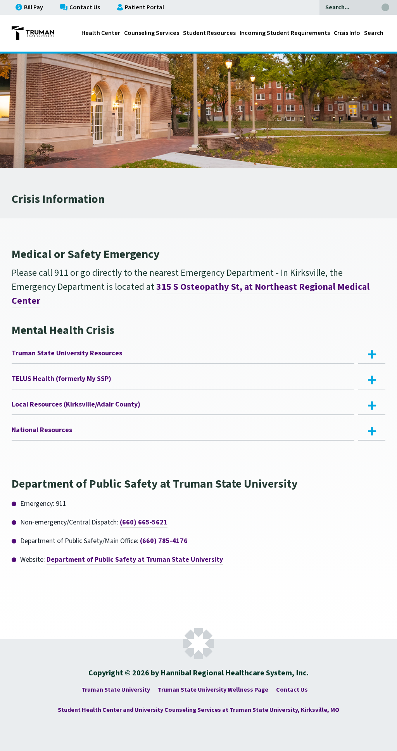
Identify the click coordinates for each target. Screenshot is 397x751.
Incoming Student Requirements (285, 33)
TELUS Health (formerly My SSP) (61, 379)
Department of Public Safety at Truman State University (135, 559)
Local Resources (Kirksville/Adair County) (76, 404)
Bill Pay (33, 7)
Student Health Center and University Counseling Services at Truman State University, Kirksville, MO (198, 710)
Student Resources (209, 33)
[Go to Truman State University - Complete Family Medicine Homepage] (33, 33)
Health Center (100, 33)
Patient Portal (144, 7)
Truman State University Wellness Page (213, 689)
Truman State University (115, 689)
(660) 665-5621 (143, 522)
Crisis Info (347, 33)
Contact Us (84, 7)
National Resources (42, 430)
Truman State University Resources (67, 353)
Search (373, 33)
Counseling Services (151, 33)
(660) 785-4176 (164, 541)
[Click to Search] (385, 7)
